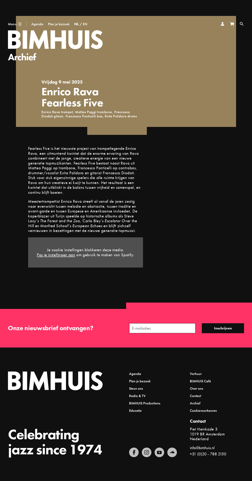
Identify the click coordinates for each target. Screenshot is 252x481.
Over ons (196, 388)
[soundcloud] (172, 452)
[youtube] (159, 452)
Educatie (135, 410)
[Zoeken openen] (241, 23)
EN (85, 24)
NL (76, 24)
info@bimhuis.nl (202, 447)
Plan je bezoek (59, 24)
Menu (12, 24)
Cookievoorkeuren (203, 410)
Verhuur (196, 373)
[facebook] (134, 452)
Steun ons (136, 388)
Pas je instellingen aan (56, 254)
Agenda (37, 24)
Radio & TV (137, 395)
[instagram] (146, 452)
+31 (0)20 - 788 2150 (208, 454)
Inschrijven (223, 328)
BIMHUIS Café (200, 381)
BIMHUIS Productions (144, 403)
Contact (195, 395)
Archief (22, 57)
